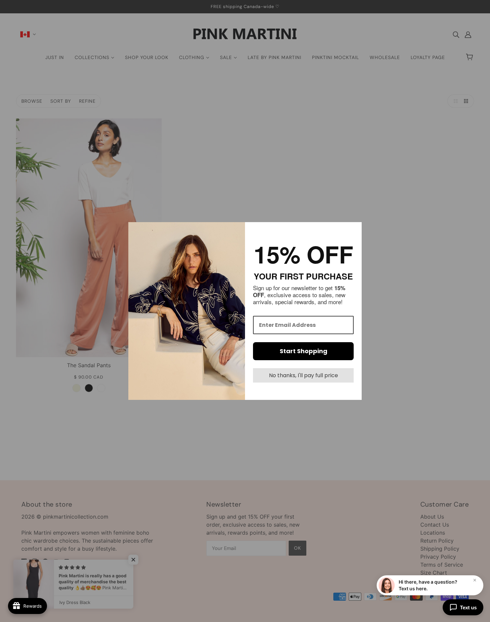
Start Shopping (303, 351)
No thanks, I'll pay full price (303, 375)
